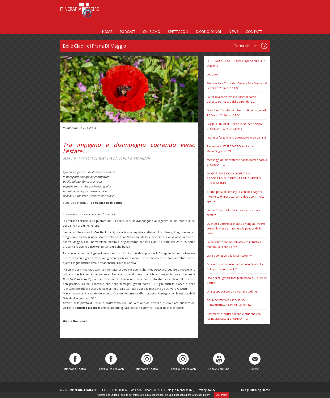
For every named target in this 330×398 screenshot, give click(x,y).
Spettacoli (178, 31)
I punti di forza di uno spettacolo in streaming (236, 137)
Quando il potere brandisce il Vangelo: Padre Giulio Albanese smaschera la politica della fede (236, 228)
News (233, 31)
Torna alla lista (246, 45)
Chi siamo (151, 31)
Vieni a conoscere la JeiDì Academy (229, 255)
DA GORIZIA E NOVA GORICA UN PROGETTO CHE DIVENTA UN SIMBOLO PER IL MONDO (234, 178)
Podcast (127, 31)
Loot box (212, 74)
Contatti (254, 31)
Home (107, 31)
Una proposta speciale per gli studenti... (233, 291)
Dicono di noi (208, 31)
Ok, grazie (221, 394)
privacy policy (202, 394)
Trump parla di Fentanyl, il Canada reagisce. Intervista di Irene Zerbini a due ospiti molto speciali (235, 196)
